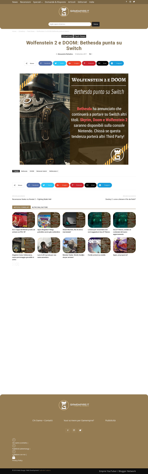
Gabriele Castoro (45, 470)
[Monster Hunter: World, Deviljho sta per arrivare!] (74, 245)
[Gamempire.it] (74, 12)
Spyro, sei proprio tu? (120, 255)
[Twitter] (134, 1)
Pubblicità (110, 420)
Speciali (37, 2)
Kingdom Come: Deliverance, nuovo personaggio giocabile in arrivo (23, 257)
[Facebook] (126, 1)
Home (14, 31)
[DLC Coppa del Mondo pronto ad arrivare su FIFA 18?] (23, 220)
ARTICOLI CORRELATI (21, 207)
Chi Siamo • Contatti (42, 420)
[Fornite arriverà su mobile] (99, 245)
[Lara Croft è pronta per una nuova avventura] (48, 245)
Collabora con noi (19, 454)
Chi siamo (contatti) (19, 443)
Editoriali (82, 2)
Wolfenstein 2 (53, 171)
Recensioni (25, 2)
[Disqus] (74, 300)
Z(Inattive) (21, 31)
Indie (91, 2)
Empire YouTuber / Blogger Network (117, 471)
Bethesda (24, 171)
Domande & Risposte (55, 2)
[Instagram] (130, 1)
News (15, 2)
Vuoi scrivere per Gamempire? (79, 420)
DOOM (32, 171)
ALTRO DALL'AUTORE (40, 207)
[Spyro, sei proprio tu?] (124, 245)
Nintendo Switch (42, 171)
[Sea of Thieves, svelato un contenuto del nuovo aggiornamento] (124, 220)
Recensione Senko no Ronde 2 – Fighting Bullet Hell (31, 199)
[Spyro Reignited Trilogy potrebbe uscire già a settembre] (48, 220)
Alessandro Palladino (65, 54)
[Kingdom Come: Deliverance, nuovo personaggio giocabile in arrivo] (23, 245)
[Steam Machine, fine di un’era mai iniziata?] (74, 220)
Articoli (71, 2)
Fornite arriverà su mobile (96, 255)
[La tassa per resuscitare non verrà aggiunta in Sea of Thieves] (99, 220)
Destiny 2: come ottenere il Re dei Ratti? (121, 199)
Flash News (30, 31)
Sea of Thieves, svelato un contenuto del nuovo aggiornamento (122, 232)
